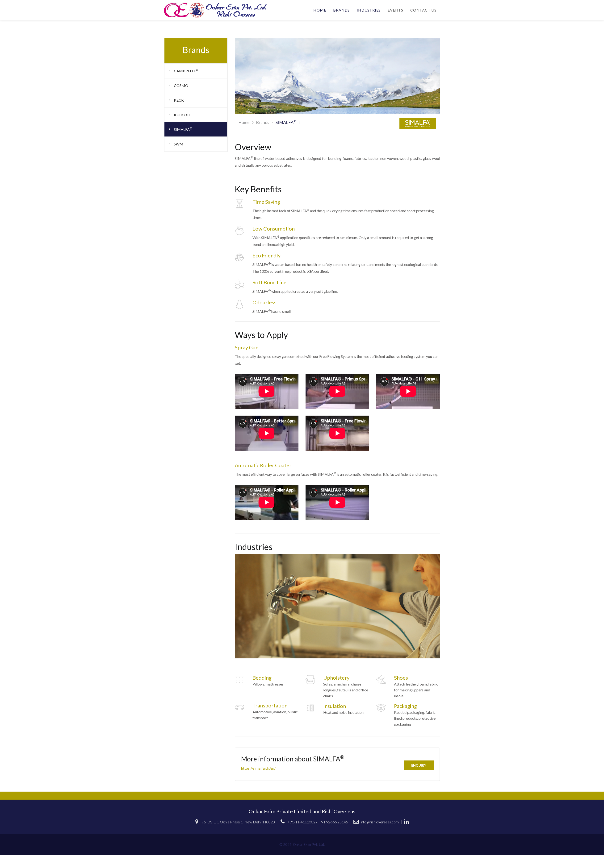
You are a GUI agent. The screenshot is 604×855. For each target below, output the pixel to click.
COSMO (181, 85)
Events (395, 10)
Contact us (423, 10)
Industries (369, 10)
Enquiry (418, 765)
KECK (179, 100)
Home (319, 10)
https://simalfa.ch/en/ (258, 768)
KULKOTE (182, 114)
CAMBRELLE (186, 70)
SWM (178, 144)
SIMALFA (183, 129)
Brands (341, 10)
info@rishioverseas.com (380, 822)
